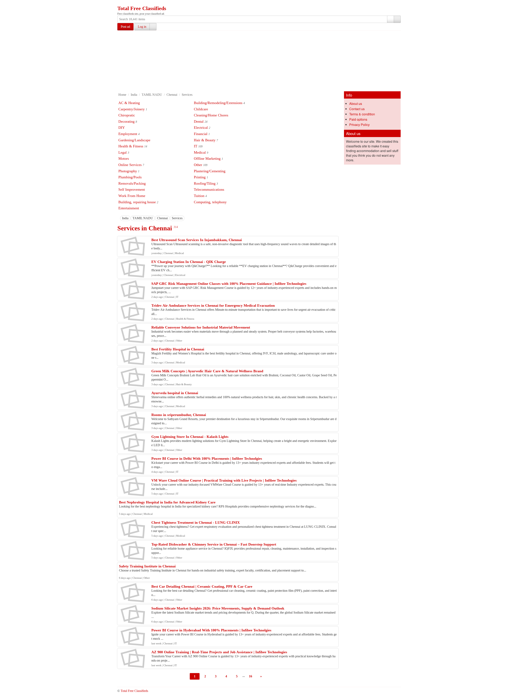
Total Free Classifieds (141, 8)
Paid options (358, 119)
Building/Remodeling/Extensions (218, 103)
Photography (127, 171)
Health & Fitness (130, 146)
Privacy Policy (359, 124)
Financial (200, 134)
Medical (200, 152)
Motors (123, 158)
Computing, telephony (210, 202)
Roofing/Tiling (204, 183)
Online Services (130, 165)
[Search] (397, 19)
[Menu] (120, 3)
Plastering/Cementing (209, 171)
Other (198, 165)
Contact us (357, 108)
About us (355, 103)
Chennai (172, 94)
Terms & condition (362, 114)
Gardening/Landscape (134, 140)
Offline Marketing (207, 158)
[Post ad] (128, 3)
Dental (199, 121)
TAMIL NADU (152, 94)
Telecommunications (209, 189)
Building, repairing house (137, 202)
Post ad (125, 26)
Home (122, 94)
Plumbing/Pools (130, 177)
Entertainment (128, 208)
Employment (127, 134)
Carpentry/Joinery (131, 109)
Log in (142, 26)
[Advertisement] (259, 61)
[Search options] (390, 19)
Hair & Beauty (204, 140)
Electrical (201, 128)
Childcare (201, 109)
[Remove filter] (128, 218)
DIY (121, 128)
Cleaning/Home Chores (211, 115)
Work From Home (131, 196)
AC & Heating (129, 103)
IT (195, 146)
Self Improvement (131, 189)
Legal (122, 152)
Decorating (126, 121)
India (134, 94)
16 (250, 676)
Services (187, 94)
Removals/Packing (132, 183)
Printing (200, 177)
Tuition (199, 196)
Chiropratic (126, 115)
